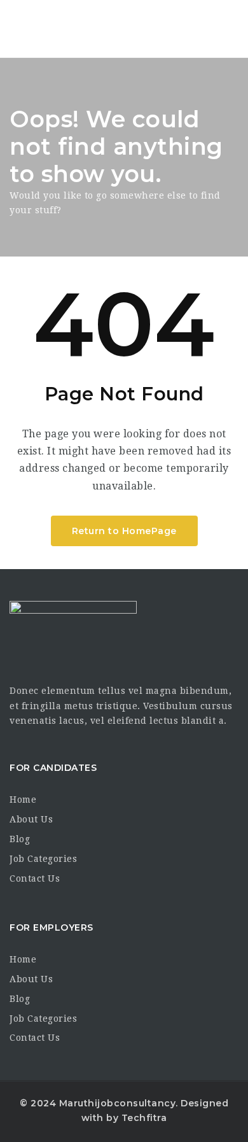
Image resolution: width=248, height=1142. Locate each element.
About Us (31, 819)
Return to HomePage (124, 531)
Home (23, 799)
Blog (20, 839)
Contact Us (35, 878)
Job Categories (43, 859)
